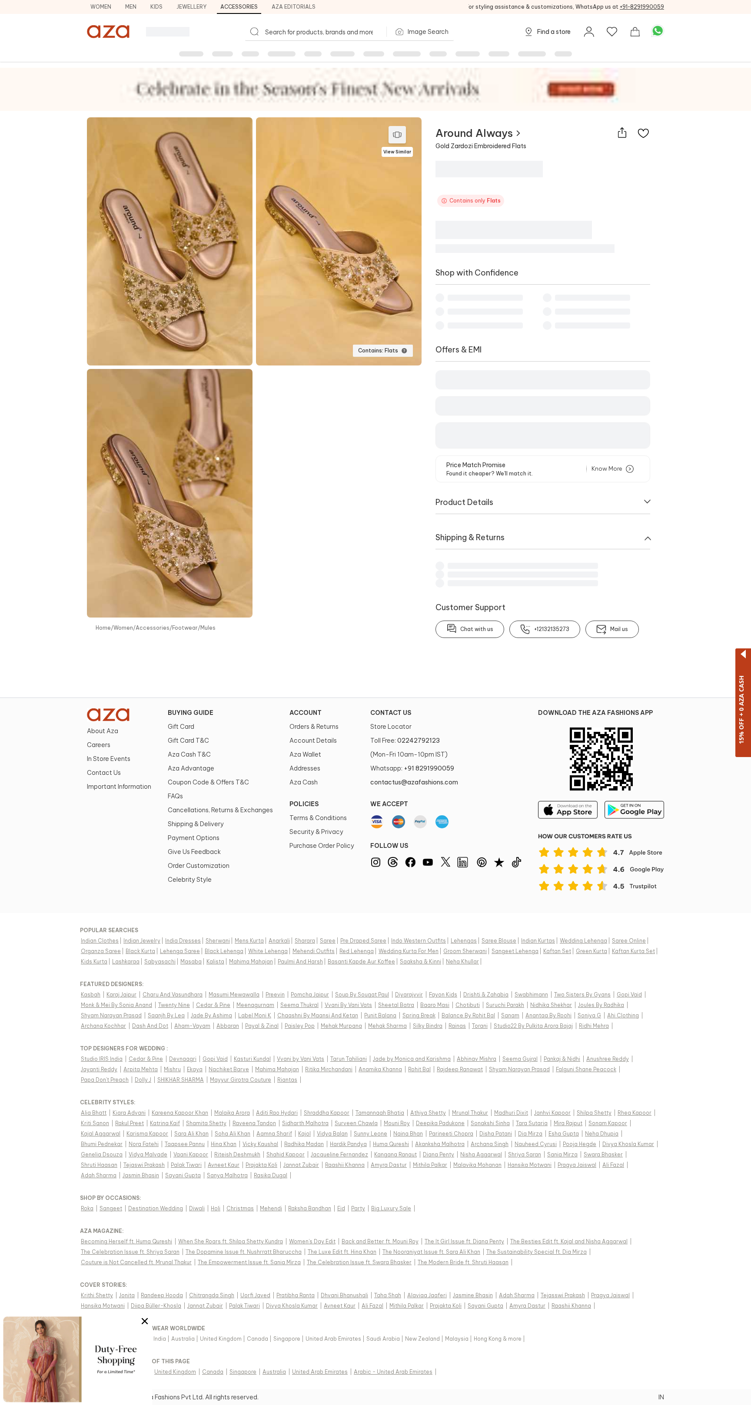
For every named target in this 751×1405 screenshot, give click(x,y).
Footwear (185, 627)
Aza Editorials (294, 6)
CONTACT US (390, 713)
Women (100, 6)
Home (103, 627)
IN (661, 1397)
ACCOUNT (305, 713)
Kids (156, 6)
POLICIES (304, 804)
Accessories (239, 6)
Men (130, 6)
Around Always (474, 133)
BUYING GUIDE (190, 713)
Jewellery (191, 6)
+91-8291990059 (642, 6)
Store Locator (391, 727)
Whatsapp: (412, 768)
